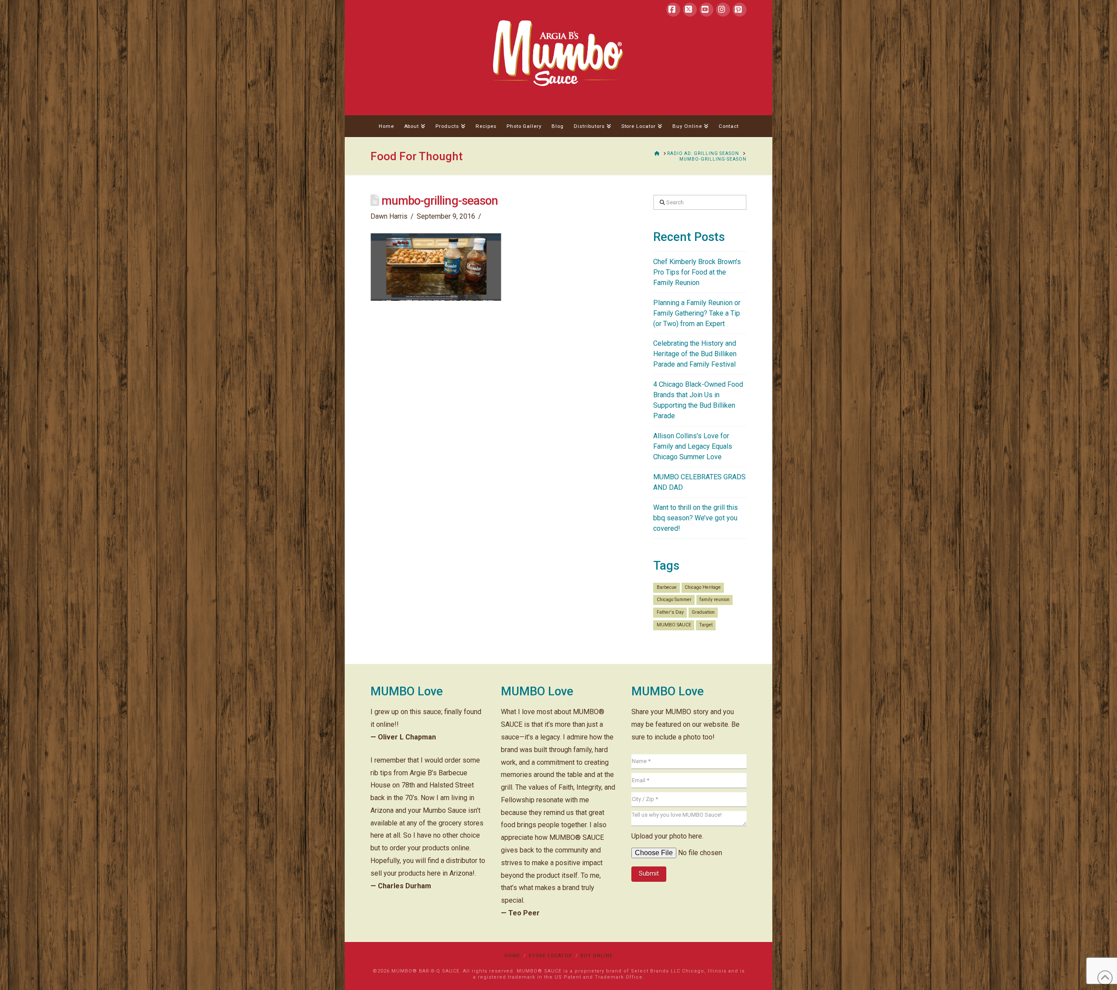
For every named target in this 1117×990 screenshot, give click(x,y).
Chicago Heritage (703, 587)
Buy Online (596, 956)
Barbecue (667, 587)
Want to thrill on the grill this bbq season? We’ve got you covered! (695, 518)
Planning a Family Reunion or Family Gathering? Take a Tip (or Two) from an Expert (696, 313)
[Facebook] (673, 10)
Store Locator (550, 956)
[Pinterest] (740, 10)
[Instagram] (723, 10)
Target (706, 625)
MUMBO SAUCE (674, 625)
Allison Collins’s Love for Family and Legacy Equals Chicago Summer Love (692, 446)
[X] (690, 10)
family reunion (714, 599)
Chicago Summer (674, 599)
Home (512, 956)
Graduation (703, 612)
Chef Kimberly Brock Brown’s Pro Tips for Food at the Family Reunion (697, 272)
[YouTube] (706, 10)
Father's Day (670, 612)
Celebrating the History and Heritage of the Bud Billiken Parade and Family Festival (695, 353)
